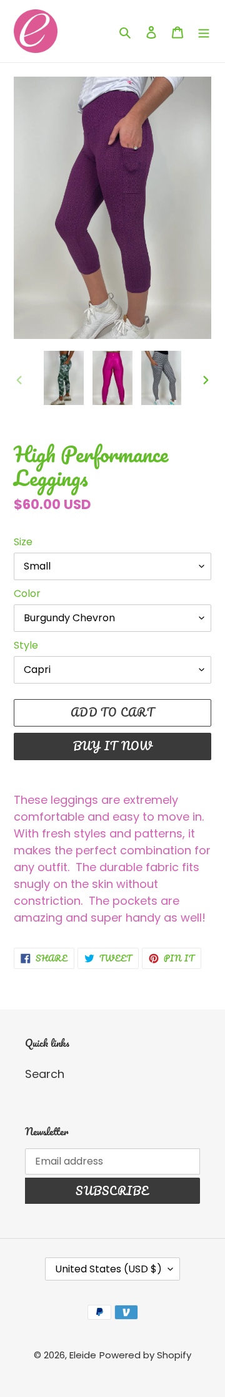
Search (44, 1074)
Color (27, 593)
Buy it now (112, 746)
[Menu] (204, 31)
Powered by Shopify (145, 1354)
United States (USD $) (108, 1269)
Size (23, 542)
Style (26, 645)
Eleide (82, 1354)
